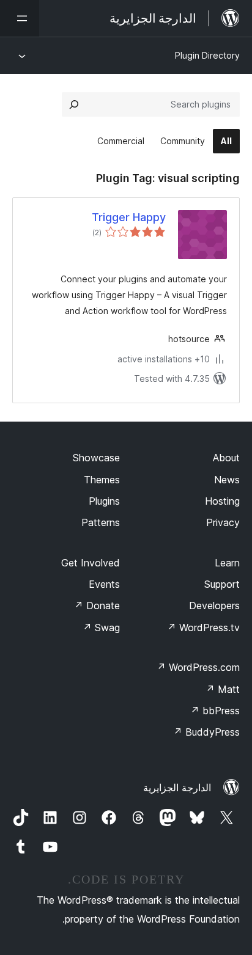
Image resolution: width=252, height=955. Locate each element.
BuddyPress (206, 732)
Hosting (222, 501)
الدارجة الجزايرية (177, 787)
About (226, 458)
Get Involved (90, 563)
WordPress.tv (203, 627)
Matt (223, 689)
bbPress (215, 710)
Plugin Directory (207, 55)
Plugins (104, 501)
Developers (214, 605)
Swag (101, 627)
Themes (102, 480)
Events (104, 584)
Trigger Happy (129, 217)
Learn (227, 563)
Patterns (100, 522)
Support (222, 584)
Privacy (223, 522)
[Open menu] (19, 18)
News (227, 480)
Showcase (96, 458)
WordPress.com (198, 667)
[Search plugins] (74, 104)
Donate (97, 605)
